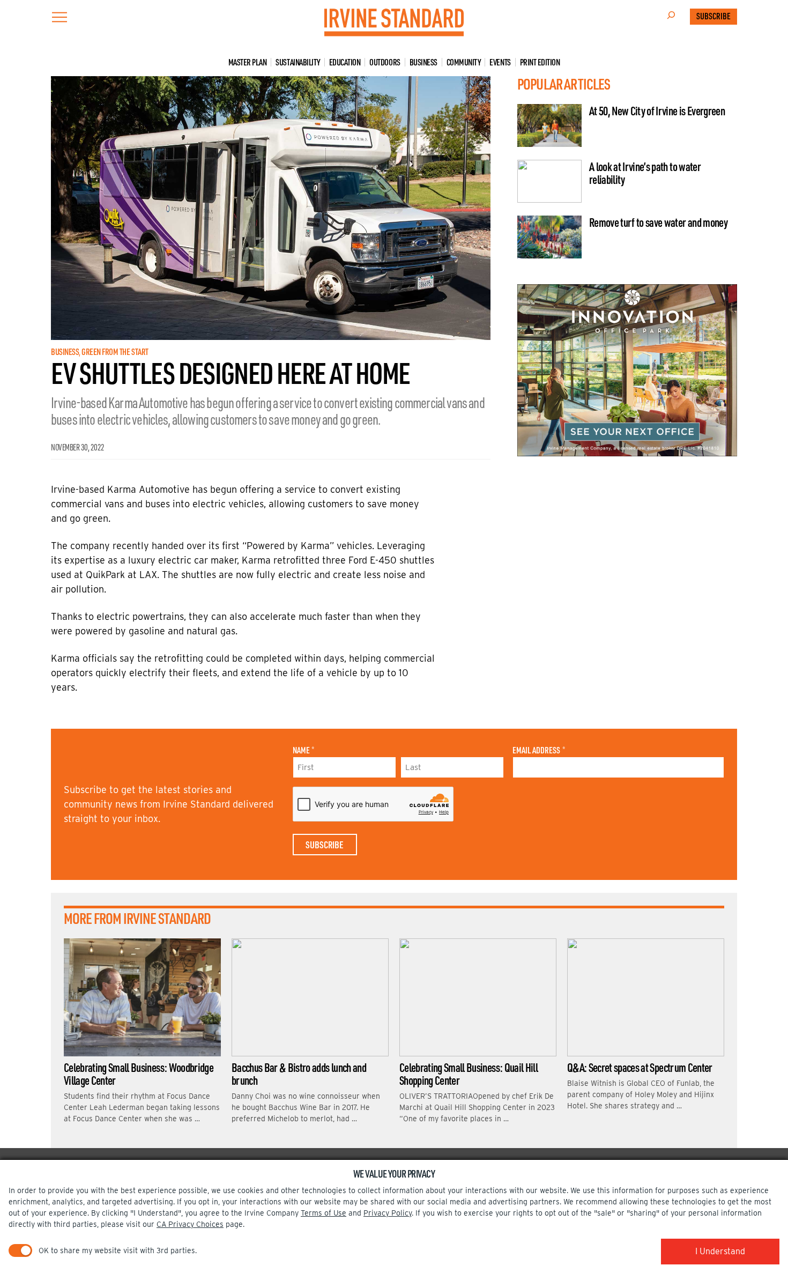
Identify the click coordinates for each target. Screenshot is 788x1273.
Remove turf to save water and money (658, 222)
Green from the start (114, 351)
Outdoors (384, 62)
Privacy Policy (387, 1213)
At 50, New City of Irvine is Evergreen (657, 110)
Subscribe (713, 16)
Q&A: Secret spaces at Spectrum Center (639, 1067)
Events (499, 62)
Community (464, 62)
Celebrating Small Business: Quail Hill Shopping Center (468, 1073)
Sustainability (297, 62)
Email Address (538, 750)
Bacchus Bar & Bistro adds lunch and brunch (299, 1073)
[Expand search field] (671, 17)
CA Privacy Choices (190, 1224)
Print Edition (540, 62)
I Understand (720, 1251)
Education (345, 62)
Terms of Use (323, 1213)
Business (423, 62)
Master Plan (247, 62)
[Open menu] (59, 17)
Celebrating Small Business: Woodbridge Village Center (138, 1073)
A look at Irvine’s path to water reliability (645, 173)
